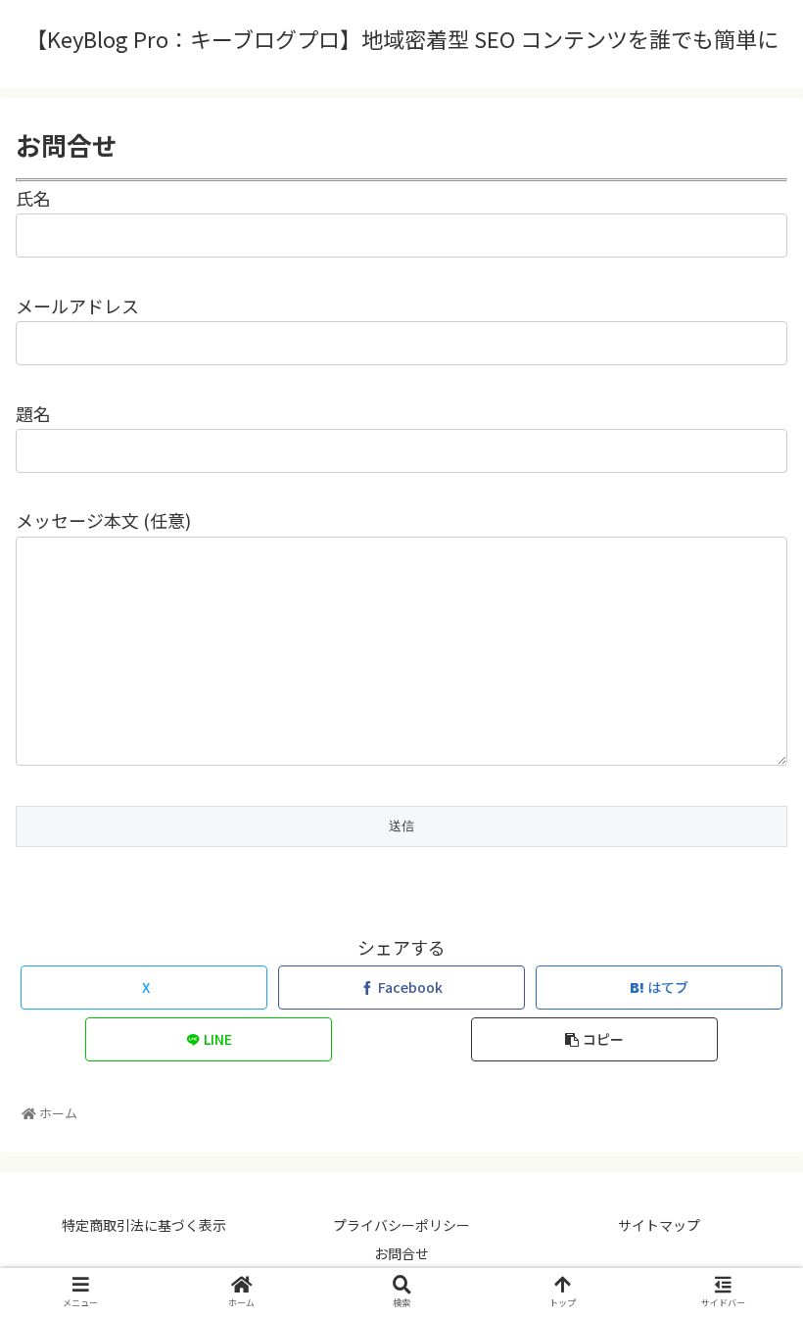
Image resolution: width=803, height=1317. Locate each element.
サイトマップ (659, 1225)
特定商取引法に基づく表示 (144, 1225)
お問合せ (401, 1253)
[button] (594, 1039)
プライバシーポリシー (401, 1225)
